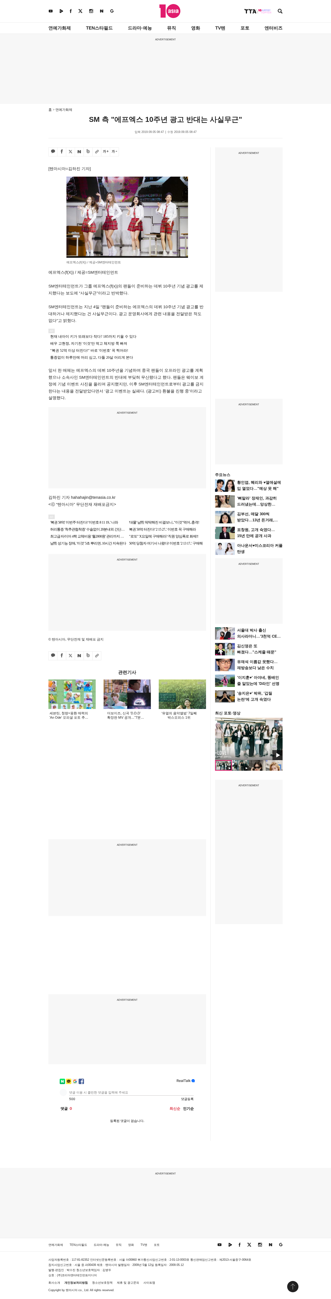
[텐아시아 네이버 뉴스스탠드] (101, 11)
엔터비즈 (274, 27)
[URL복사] (96, 151)
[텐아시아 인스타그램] (91, 11)
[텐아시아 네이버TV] (61, 11)
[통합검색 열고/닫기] (280, 11)
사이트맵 (149, 1282)
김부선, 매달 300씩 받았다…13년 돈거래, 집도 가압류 (255, 520)
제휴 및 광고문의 (128, 1282)
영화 (195, 27)
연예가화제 (59, 27)
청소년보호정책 (102, 1282)
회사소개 (54, 1282)
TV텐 (220, 27)
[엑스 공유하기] (70, 151)
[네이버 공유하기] (79, 151)
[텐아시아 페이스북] (71, 11)
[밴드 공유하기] (88, 151)
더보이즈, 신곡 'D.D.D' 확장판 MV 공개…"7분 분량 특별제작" (124, 717)
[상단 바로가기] (292, 1286)
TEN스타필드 (99, 27)
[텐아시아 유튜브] (51, 11)
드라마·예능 (140, 27)
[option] (249, 739)
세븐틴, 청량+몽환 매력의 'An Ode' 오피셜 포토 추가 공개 (68, 717)
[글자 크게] (105, 151)
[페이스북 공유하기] (61, 151)
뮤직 (171, 27)
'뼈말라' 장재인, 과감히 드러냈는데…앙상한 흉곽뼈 (257, 504)
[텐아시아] (169, 11)
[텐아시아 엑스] (80, 11)
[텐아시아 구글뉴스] (112, 11)
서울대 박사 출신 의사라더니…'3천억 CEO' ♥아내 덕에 (259, 636)
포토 (244, 27)
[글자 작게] (114, 151)
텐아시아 (71, 1290)
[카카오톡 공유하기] (52, 151)
